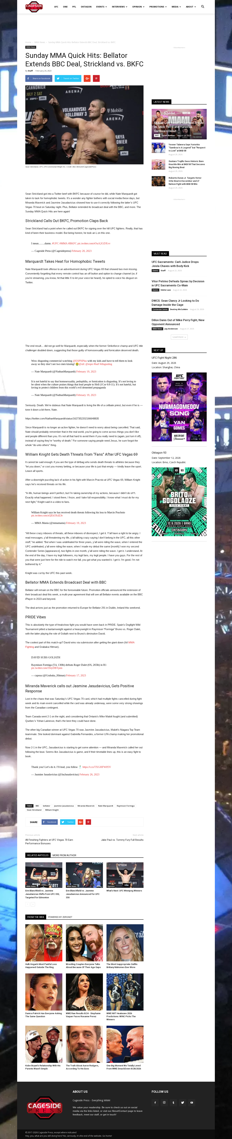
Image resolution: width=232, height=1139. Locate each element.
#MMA (63, 243)
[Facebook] (155, 1102)
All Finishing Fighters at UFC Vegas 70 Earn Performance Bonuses (49, 841)
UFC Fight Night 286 (164, 357)
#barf (96, 364)
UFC (56, 6)
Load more (178, 337)
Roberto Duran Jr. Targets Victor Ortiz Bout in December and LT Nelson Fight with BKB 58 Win (185, 181)
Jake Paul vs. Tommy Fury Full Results (122, 839)
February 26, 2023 (89, 774)
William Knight (52, 810)
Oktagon (86, 6)
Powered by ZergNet (60, 917)
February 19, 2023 (86, 371)
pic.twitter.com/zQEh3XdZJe (47, 515)
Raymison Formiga (126, 805)
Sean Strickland (34, 810)
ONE (65, 6)
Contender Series (160, 309)
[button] (203, 4)
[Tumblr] (173, 1102)
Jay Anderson (171, 328)
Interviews (118, 6)
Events (100, 6)
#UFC (55, 243)
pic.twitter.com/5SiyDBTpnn (46, 667)
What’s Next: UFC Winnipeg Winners (124, 890)
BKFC (157, 135)
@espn (89, 364)
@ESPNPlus (80, 360)
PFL (74, 6)
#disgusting (106, 364)
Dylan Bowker (168, 135)
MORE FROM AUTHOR (64, 855)
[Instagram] (164, 1102)
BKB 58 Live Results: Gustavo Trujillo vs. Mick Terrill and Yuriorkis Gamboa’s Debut (179, 127)
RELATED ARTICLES (38, 855)
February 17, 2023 (76, 675)
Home (28, 42)
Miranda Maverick (86, 805)
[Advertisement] (116, 25)
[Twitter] (182, 1102)
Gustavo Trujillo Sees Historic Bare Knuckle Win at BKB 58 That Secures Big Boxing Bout (187, 164)
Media (175, 6)
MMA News (30, 47)
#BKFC (72, 243)
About (189, 6)
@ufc (82, 364)
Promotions (156, 6)
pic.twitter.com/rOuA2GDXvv (93, 243)
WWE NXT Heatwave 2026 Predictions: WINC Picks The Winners (121, 1016)
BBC (37, 805)
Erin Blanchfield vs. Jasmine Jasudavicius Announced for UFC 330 (83, 894)
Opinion (137, 6)
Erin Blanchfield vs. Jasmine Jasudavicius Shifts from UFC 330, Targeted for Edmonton (42, 894)
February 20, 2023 (82, 250)
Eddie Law (166, 290)
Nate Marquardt (105, 805)
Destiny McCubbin (179, 309)
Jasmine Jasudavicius (64, 805)
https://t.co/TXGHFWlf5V (97, 767)
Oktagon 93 (159, 452)
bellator (46, 805)
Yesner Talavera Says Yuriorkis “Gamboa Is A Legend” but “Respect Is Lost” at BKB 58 (187, 147)
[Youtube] (191, 1102)
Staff (30, 70)
